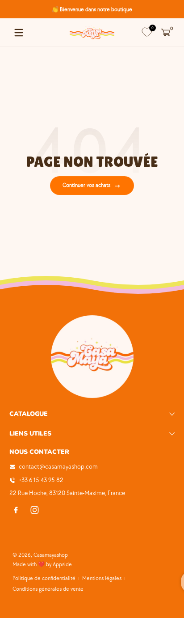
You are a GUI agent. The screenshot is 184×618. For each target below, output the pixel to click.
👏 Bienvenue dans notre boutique (92, 9)
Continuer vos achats (86, 185)
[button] (165, 32)
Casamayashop (50, 555)
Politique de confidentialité (44, 578)
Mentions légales (101, 578)
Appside (62, 564)
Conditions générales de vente (48, 589)
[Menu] (18, 32)
